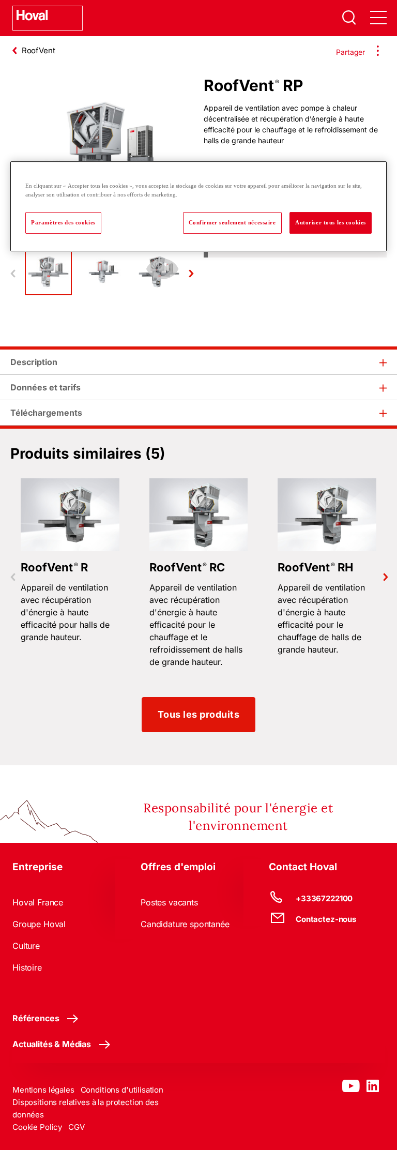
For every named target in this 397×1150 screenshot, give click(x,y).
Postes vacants (169, 902)
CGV (76, 1127)
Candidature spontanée (185, 924)
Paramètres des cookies (63, 222)
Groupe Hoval (39, 924)
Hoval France (37, 902)
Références (35, 1018)
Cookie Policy (37, 1127)
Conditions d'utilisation (122, 1090)
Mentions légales (43, 1090)
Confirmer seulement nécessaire (232, 222)
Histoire (27, 967)
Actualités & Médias (51, 1044)
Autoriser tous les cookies (330, 222)
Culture (26, 946)
